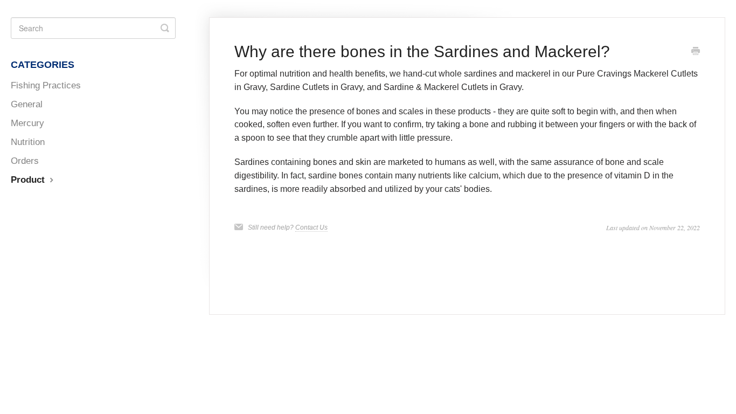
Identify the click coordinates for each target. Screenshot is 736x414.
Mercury (27, 123)
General (27, 104)
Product (29, 179)
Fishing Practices (46, 85)
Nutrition (28, 142)
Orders (25, 160)
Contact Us (311, 227)
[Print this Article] (695, 52)
